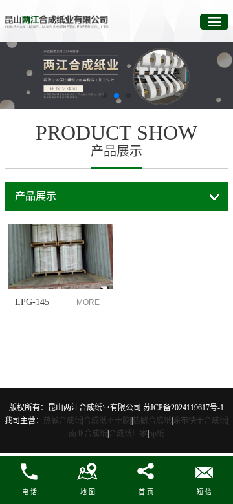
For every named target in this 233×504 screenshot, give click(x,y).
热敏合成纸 (62, 420)
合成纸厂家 (128, 433)
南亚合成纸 (88, 433)
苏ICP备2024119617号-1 (183, 407)
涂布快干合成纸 (200, 420)
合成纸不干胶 (106, 420)
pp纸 (156, 433)
